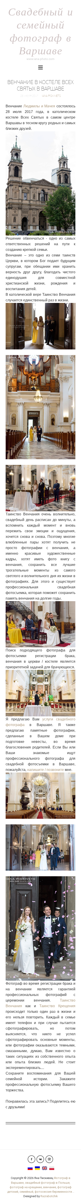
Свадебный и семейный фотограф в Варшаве (40, 31)
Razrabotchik (49, 1196)
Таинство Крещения (57, 1006)
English (44, 1168)
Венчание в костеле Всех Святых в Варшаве (40, 85)
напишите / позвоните (45, 770)
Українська (37, 1168)
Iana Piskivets (51, 95)
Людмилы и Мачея (39, 106)
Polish (51, 1168)
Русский (30, 1168)
